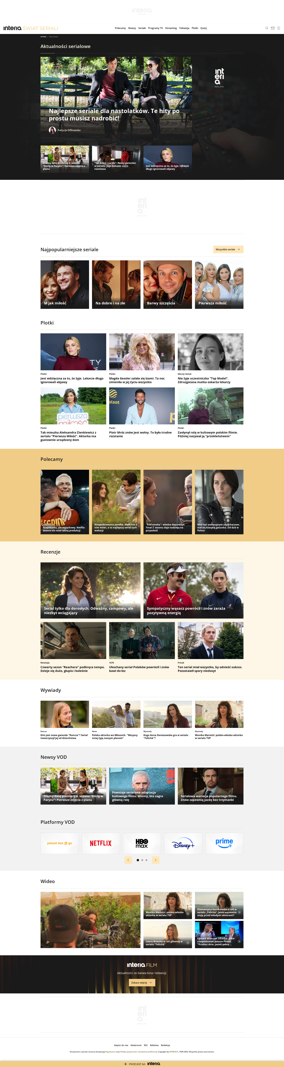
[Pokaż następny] (155, 860)
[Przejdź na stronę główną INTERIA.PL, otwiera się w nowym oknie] (13, 28)
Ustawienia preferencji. (148, 1052)
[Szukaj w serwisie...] (267, 28)
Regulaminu (110, 1051)
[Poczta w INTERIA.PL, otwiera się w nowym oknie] (273, 28)
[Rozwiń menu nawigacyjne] (279, 28)
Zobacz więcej (139, 982)
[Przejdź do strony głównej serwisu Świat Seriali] (40, 28)
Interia (43, 37)
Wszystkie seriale (225, 249)
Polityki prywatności (128, 1051)
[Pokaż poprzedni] (128, 860)
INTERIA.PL (174, 1051)
